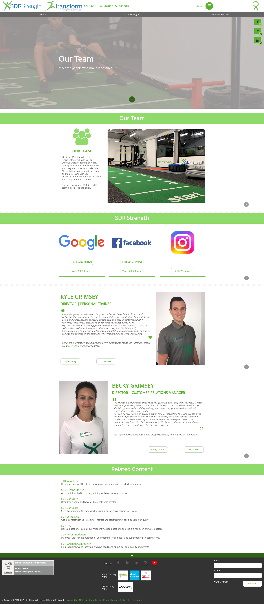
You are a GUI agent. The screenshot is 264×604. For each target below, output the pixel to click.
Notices (83, 599)
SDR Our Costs (69, 507)
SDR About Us (70, 481)
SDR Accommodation (73, 534)
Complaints (95, 599)
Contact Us (71, 599)
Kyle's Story (73, 345)
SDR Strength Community (76, 543)
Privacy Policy (110, 599)
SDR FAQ (66, 525)
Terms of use (136, 599)
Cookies (123, 599)
